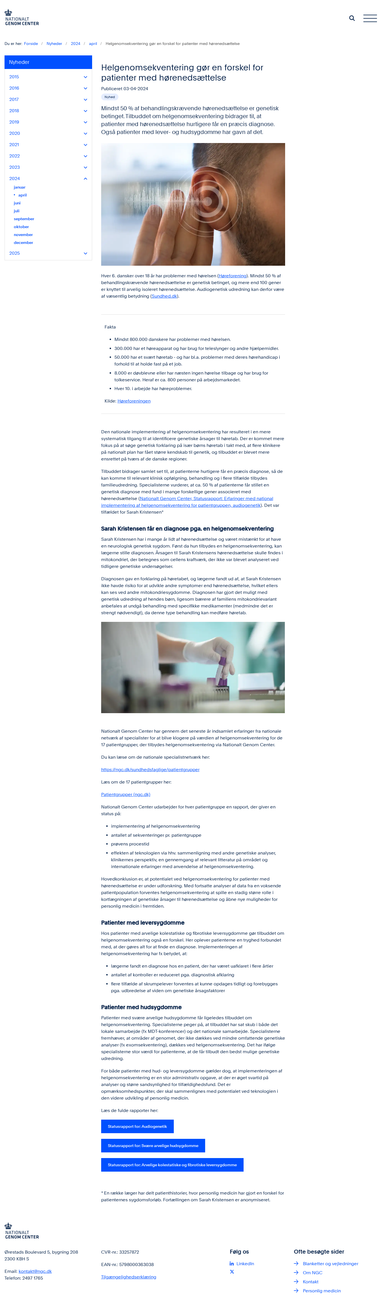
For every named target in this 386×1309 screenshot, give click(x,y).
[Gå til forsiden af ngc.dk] (19, 18)
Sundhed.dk (164, 296)
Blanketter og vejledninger (330, 1263)
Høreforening (232, 275)
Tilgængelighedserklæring (128, 1277)
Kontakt (310, 1281)
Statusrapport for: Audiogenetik (137, 1126)
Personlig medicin (322, 1290)
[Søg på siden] (352, 18)
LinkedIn (245, 1263)
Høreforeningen (134, 401)
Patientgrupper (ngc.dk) (125, 794)
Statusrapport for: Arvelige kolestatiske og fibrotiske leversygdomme (172, 1164)
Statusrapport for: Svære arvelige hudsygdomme (153, 1145)
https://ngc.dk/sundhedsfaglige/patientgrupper (150, 769)
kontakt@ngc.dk (35, 1271)
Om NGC (312, 1272)
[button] (84, 77)
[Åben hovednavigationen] (370, 18)
